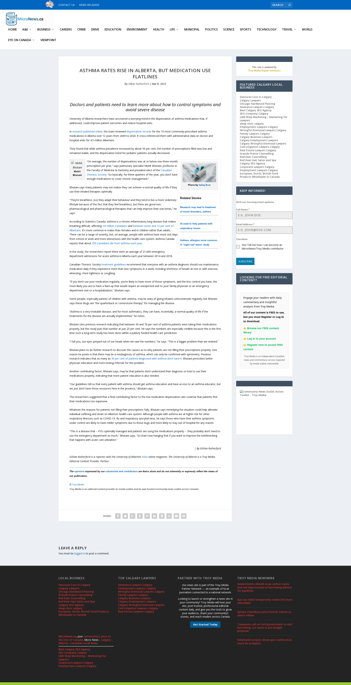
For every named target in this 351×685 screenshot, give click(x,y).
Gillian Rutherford (138, 83)
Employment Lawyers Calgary (259, 127)
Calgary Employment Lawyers (259, 140)
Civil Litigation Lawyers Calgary (260, 147)
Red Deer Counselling (253, 157)
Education (113, 29)
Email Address (245, 224)
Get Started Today (205, 624)
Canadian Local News (83, 643)
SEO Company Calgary (254, 113)
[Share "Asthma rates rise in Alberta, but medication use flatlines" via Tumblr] (140, 516)
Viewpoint (48, 40)
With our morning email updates (255, 202)
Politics (211, 29)
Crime (81, 29)
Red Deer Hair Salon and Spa (258, 160)
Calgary (106, 640)
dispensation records (139, 131)
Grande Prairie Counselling (257, 153)
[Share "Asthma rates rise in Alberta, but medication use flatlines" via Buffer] (161, 516)
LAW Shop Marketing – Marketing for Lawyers (263, 118)
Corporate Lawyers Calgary (257, 167)
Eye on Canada (19, 40)
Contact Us (66, 5)
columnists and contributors (121, 471)
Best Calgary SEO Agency (256, 110)
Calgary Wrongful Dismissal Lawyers (263, 143)
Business (43, 29)
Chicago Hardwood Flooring (257, 103)
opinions (79, 471)
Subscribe (245, 261)
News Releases (89, 5)
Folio (145, 456)
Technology (267, 29)
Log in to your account (261, 338)
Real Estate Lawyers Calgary (258, 150)
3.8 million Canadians (114, 226)
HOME (12, 29)
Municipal (192, 29)
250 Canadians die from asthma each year (117, 243)
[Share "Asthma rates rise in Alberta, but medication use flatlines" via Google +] (132, 516)
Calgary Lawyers (250, 100)
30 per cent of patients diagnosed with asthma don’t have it (146, 358)
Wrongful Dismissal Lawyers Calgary (263, 130)
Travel (287, 29)
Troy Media (78, 484)
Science (228, 29)
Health (158, 29)
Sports (245, 29)
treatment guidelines (113, 264)
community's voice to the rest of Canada (84, 638)
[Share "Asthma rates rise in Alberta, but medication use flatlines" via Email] (176, 516)
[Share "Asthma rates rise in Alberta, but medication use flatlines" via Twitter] (125, 516)
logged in (79, 553)
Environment (137, 29)
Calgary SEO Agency (252, 163)
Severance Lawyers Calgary (257, 107)
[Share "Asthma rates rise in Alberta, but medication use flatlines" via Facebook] (118, 516)
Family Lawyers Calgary (255, 133)
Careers (66, 29)
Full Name (243, 209)
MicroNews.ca (67, 636)
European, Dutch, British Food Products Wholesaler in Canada (260, 175)
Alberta (63, 643)
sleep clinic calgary (252, 123)
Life (172, 29)
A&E (25, 29)
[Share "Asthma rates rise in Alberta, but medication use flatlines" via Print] (183, 516)
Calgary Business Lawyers (256, 137)
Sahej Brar (205, 185)
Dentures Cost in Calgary (256, 97)
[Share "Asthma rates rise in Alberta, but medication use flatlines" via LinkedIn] (154, 516)
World (307, 29)
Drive (95, 29)
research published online (87, 131)
